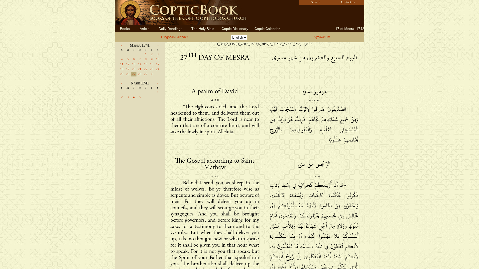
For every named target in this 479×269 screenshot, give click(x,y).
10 (157, 59)
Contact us (348, 2)
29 (145, 74)
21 (139, 69)
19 (127, 69)
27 (133, 74)
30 (151, 74)
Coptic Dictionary (235, 29)
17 (157, 64)
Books (125, 29)
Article (144, 29)
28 (139, 74)
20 (133, 69)
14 (139, 64)
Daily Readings (170, 29)
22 (145, 69)
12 (127, 64)
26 (127, 74)
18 (121, 69)
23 (151, 69)
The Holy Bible (202, 29)
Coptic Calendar (267, 29)
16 (151, 64)
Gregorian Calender (174, 37)
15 (145, 64)
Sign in (315, 2)
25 (121, 74)
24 (157, 69)
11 (121, 64)
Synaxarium (322, 37)
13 (133, 64)
